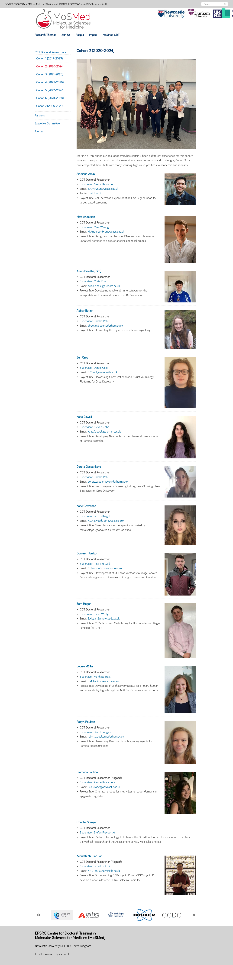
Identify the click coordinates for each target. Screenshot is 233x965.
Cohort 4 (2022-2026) (50, 82)
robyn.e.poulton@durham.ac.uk (106, 736)
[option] (62, 915)
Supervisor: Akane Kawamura (97, 184)
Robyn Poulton (86, 722)
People (48, 3)
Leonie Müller (85, 666)
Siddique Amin (86, 174)
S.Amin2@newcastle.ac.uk (103, 188)
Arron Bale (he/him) (89, 271)
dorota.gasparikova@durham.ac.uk (108, 481)
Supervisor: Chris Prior (93, 281)
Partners (40, 115)
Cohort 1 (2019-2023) (49, 58)
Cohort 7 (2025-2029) (50, 106)
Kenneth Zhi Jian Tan (89, 856)
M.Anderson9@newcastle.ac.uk (106, 231)
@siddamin (95, 193)
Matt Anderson (86, 217)
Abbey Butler (85, 310)
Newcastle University (15, 3)
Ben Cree (82, 357)
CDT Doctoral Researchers (67, 3)
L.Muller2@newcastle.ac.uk (103, 681)
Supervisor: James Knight (95, 516)
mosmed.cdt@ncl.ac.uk (56, 954)
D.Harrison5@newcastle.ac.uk (105, 568)
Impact (93, 35)
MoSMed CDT (35, 3)
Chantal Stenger (87, 822)
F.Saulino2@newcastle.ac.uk (104, 787)
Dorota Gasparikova (89, 466)
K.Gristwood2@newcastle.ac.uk (106, 520)
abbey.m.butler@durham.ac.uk (105, 325)
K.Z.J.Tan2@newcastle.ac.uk (104, 871)
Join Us (65, 35)
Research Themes (45, 35)
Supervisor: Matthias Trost (95, 676)
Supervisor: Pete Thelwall (95, 563)
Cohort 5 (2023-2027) (50, 90)
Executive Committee (47, 123)
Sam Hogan (84, 604)
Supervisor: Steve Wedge (95, 614)
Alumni (39, 131)
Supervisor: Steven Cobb (94, 427)
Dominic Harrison (87, 553)
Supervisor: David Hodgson (96, 732)
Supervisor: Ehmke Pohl (94, 321)
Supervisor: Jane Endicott (95, 866)
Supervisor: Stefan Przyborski (97, 832)
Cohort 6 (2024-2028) (50, 98)
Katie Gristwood (86, 506)
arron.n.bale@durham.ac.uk (104, 286)
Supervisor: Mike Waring (94, 227)
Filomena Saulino (87, 772)
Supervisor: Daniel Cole (94, 367)
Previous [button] (38, 915)
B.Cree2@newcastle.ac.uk (103, 372)
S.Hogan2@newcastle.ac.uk (104, 618)
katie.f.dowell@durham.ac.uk (104, 431)
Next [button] (194, 915)
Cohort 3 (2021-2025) (49, 74)
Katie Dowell (84, 417)
